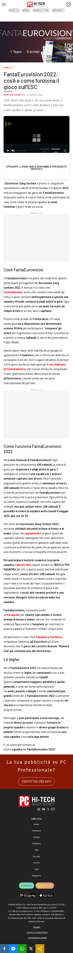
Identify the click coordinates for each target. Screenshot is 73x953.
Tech (36, 869)
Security (36, 856)
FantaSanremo (13, 292)
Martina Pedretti (14, 95)
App (36, 849)
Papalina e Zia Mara (48, 637)
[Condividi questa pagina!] (39, 948)
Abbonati (58, 10)
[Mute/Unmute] (13, 151)
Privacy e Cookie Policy (37, 932)
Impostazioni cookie (37, 937)
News (26, 10)
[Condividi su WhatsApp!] (22, 948)
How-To (14, 10)
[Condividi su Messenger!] (13, 948)
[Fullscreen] (65, 151)
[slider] (21, 150)
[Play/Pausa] (8, 151)
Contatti (36, 927)
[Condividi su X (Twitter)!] (31, 948)
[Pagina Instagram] (68, 4)
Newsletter (41, 10)
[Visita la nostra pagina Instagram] (39, 809)
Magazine (36, 875)
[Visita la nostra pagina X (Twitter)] (48, 809)
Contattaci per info (36, 781)
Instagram (13, 615)
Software (36, 843)
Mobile (36, 837)
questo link (23, 565)
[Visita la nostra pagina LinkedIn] (43, 809)
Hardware (36, 830)
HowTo (8, 67)
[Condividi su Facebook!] (4, 948)
